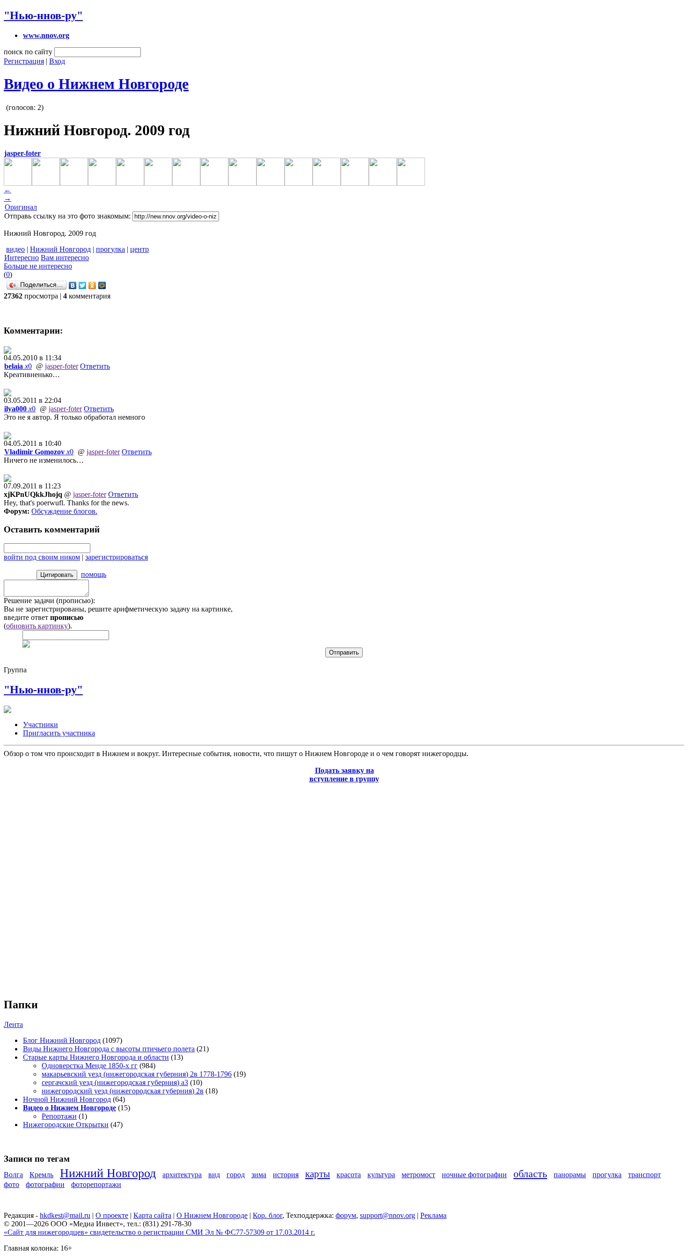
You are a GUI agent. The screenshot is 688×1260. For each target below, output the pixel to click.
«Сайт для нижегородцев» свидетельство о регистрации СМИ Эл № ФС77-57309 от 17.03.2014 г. (159, 1232)
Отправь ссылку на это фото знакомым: (67, 216)
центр (139, 249)
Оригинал (21, 207)
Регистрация (24, 61)
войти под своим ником (42, 557)
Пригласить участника (59, 733)
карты (317, 1173)
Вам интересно (65, 258)
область (530, 1174)
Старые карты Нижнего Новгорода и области (96, 1057)
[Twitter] (83, 285)
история (286, 1175)
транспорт (644, 1175)
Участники (40, 724)
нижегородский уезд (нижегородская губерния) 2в (123, 1091)
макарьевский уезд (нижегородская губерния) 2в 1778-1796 (137, 1074)
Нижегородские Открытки (66, 1125)
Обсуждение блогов (63, 511)
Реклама (433, 1215)
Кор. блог (267, 1215)
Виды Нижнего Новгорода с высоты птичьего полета (109, 1049)
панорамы (570, 1175)
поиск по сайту (28, 52)
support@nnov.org (387, 1215)
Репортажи (59, 1116)
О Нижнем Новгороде (212, 1215)
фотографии (45, 1184)
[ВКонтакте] (73, 285)
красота (349, 1175)
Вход (57, 61)
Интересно (21, 258)
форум (346, 1215)
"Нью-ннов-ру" (43, 15)
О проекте (111, 1215)
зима (258, 1175)
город (236, 1175)
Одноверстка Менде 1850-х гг (90, 1066)
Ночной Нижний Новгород (67, 1099)
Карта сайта (152, 1215)
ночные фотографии (474, 1175)
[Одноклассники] (92, 285)
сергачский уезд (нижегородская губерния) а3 (115, 1082)
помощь (93, 574)
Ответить (95, 366)
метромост (418, 1175)
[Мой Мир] (102, 285)
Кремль (41, 1175)
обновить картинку (37, 626)
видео (15, 249)
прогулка (110, 249)
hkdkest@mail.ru (65, 1215)
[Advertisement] (60, 885)
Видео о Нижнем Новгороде (96, 83)
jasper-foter (61, 366)
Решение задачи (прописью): (49, 601)
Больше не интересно (38, 266)
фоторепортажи (96, 1184)
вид (214, 1175)
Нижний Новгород (60, 249)
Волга (13, 1175)
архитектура (182, 1175)
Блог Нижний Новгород (62, 1040)
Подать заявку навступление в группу (344, 774)
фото (11, 1184)
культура (381, 1175)
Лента (13, 1024)
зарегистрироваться (116, 557)
